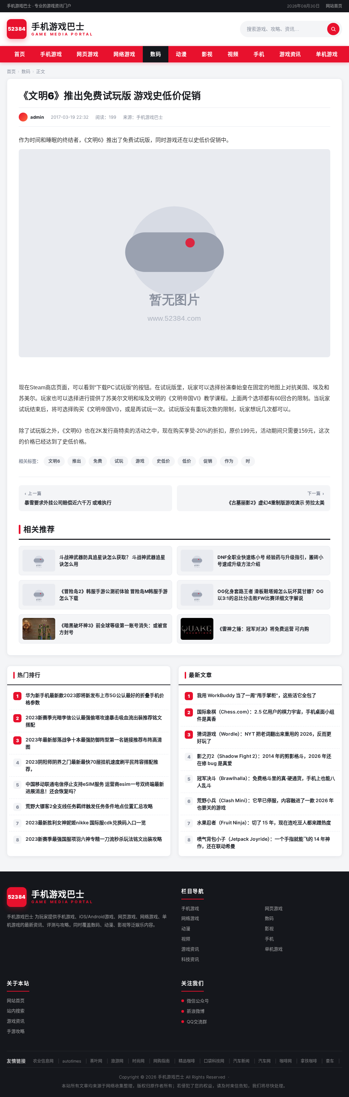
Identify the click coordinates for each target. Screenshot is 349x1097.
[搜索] (333, 29)
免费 (97, 461)
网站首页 (334, 6)
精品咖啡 (187, 1061)
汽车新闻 (241, 1061)
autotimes (71, 1061)
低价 (186, 461)
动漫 (181, 54)
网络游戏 (124, 54)
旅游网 (117, 1061)
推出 (76, 461)
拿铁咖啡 (309, 1061)
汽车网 (264, 1061)
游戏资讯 (290, 54)
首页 (19, 54)
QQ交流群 (197, 1021)
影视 (207, 54)
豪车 (330, 1061)
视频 (233, 54)
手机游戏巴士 (171, 1077)
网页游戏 (87, 54)
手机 (259, 54)
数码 (155, 54)
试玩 (119, 461)
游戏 (140, 461)
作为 (229, 461)
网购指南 (161, 1061)
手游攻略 (16, 1031)
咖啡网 (285, 1061)
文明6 (54, 461)
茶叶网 (96, 1061)
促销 (207, 461)
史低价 (163, 461)
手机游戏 (51, 54)
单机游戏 (327, 54)
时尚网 (138, 1061)
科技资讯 (190, 959)
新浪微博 (195, 1011)
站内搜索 (16, 1010)
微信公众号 (198, 1001)
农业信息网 (43, 1061)
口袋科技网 (214, 1061)
